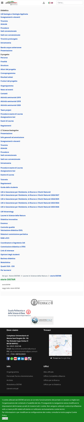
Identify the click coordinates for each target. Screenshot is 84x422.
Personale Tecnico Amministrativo (20, 376)
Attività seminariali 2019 (11, 97)
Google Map (65, 358)
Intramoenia (6, 43)
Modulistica (5, 262)
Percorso (4, 58)
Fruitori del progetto (9, 81)
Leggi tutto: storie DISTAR (11, 288)
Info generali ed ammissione (12, 137)
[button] (44, 3)
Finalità (4, 61)
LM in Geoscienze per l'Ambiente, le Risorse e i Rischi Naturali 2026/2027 (30, 195)
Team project (6, 110)
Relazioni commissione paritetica (14, 234)
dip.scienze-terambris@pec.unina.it (23, 351)
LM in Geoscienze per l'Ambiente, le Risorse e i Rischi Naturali (26, 192)
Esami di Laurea (7, 121)
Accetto (5, 418)
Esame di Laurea (7, 175)
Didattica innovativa (9, 219)
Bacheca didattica (8, 258)
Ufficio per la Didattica (52, 384)
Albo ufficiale (48, 372)
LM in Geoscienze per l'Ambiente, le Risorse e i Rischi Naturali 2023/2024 (30, 203)
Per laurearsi (6, 270)
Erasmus (4, 223)
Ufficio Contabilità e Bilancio (54, 376)
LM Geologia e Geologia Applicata (14, 14)
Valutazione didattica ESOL (12, 230)
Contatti (4, 93)
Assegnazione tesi (8, 117)
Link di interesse (7, 250)
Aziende (4, 24)
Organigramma (7, 86)
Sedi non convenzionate (10, 35)
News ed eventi (7, 90)
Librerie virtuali (12, 388)
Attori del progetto (8, 69)
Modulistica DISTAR (14, 384)
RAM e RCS (5, 238)
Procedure (5, 28)
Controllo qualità (8, 227)
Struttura (4, 65)
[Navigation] (2, 2)
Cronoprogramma (8, 73)
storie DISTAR (6, 284)
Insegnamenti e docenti (10, 17)
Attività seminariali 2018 (11, 101)
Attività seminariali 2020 (11, 105)
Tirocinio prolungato (9, 39)
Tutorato (4, 179)
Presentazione (6, 50)
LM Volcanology (7, 211)
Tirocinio (4, 21)
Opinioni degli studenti (10, 254)
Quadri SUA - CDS (8, 266)
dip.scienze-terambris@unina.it (24, 349)
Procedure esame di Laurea (12, 114)
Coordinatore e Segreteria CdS (13, 243)
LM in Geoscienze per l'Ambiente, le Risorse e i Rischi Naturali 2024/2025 (30, 199)
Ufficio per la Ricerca (51, 380)
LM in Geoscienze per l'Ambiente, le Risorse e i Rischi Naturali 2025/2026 (30, 207)
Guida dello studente (9, 187)
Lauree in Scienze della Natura (13, 215)
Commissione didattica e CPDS (13, 247)
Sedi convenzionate (8, 31)
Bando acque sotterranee (11, 47)
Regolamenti (6, 126)
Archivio (10, 380)
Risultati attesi (7, 77)
